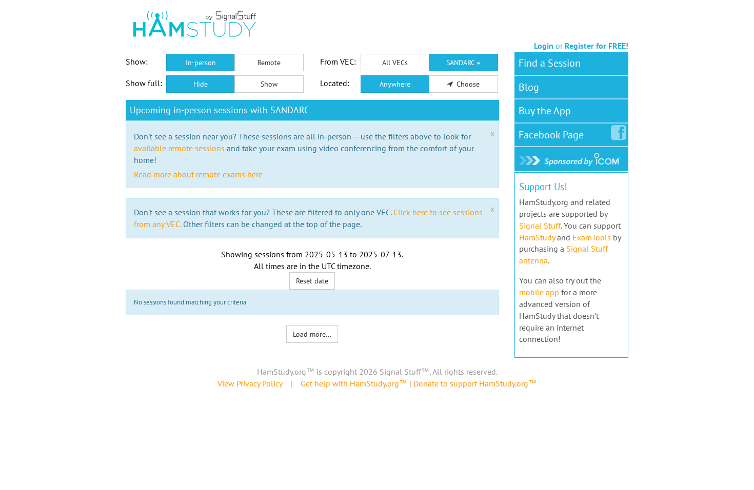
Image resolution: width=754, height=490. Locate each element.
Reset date (312, 280)
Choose (467, 84)
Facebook (551, 134)
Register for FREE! (596, 45)
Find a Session (550, 63)
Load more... (312, 334)
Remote (269, 62)
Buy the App (545, 110)
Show (269, 84)
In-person (201, 62)
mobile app (539, 292)
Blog (529, 87)
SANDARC (461, 62)
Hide (200, 84)
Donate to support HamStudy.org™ (475, 383)
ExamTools (591, 237)
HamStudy (537, 237)
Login (543, 45)
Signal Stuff (540, 225)
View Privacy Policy (249, 383)
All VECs (395, 62)
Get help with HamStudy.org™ (354, 383)
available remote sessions (179, 148)
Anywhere (395, 84)
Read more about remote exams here (198, 174)
